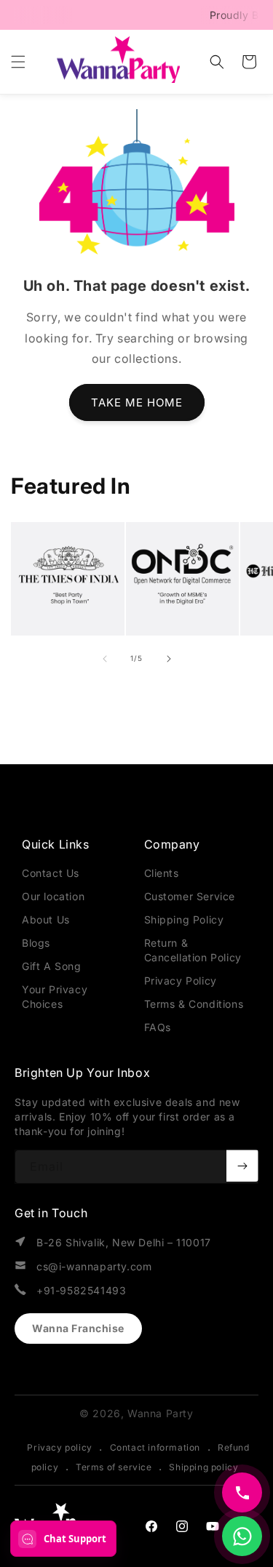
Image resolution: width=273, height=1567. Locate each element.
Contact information (155, 1447)
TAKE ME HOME (137, 402)
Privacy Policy (180, 980)
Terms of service (114, 1467)
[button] (18, 62)
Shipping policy (203, 1467)
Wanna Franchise (78, 1328)
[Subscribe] (242, 1166)
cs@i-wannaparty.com (93, 1266)
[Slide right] (169, 659)
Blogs (36, 943)
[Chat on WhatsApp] (242, 1536)
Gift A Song (52, 966)
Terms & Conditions (194, 1004)
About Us (46, 919)
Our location (53, 896)
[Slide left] (105, 659)
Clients (161, 873)
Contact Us (50, 873)
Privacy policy (59, 1447)
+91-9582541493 (81, 1290)
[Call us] (242, 1492)
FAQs (157, 1027)
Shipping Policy (184, 919)
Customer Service (190, 896)
